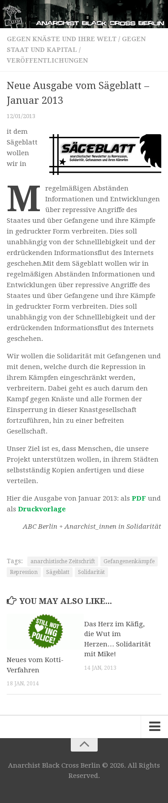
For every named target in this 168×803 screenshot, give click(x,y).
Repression (24, 572)
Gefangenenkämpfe (129, 561)
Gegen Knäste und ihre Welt (61, 38)
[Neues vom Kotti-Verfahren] (45, 632)
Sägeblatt (57, 572)
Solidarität (91, 572)
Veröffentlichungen (47, 60)
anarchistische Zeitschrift (62, 561)
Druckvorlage (42, 509)
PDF (139, 498)
